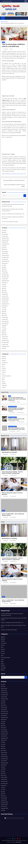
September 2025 (5, 244)
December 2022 (5, 298)
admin (11, 49)
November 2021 (5, 323)
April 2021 (4, 332)
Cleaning (4, 360)
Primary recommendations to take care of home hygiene (14, 185)
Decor (3, 366)
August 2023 (4, 282)
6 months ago (12, 421)
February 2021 (5, 336)
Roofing (3, 387)
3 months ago (12, 402)
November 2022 (5, 300)
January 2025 (5, 253)
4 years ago (5, 454)
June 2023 (4, 286)
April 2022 (4, 313)
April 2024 (4, 269)
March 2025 (4, 249)
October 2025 (5, 242)
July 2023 (4, 284)
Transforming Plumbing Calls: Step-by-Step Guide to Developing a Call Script (17, 399)
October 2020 (5, 344)
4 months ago (12, 412)
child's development (8, 173)
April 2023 (4, 290)
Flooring (3, 370)
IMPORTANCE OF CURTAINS (9, 452)
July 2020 (4, 348)
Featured (4, 368)
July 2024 (4, 265)
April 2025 (4, 247)
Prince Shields (13, 454)
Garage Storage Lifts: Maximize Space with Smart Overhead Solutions (16, 410)
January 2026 (5, 236)
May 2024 (4, 267)
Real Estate (4, 385)
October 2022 (5, 302)
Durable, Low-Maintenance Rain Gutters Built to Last (13, 213)
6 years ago (5, 49)
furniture (18, 173)
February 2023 (5, 294)
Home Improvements (6, 376)
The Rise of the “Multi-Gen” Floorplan (10, 221)
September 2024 (5, 261)
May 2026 (4, 230)
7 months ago (12, 431)
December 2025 (5, 238)
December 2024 (5, 255)
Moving (3, 381)
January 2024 (5, 273)
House (3, 42)
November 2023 (5, 276)
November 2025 (5, 240)
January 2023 (5, 296)
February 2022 (5, 317)
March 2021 (4, 334)
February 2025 (5, 251)
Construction (5, 362)
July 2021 (4, 327)
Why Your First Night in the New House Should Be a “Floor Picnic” (16, 428)
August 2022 (4, 305)
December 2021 (5, 321)
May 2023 (4, 288)
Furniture (4, 372)
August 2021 (4, 325)
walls (24, 173)
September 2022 (5, 303)
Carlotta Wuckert (20, 421)
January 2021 (5, 338)
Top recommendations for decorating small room (14, 180)
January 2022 (5, 319)
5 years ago (5, 475)
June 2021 (4, 329)
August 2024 (4, 263)
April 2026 (4, 232)
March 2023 (4, 292)
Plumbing (4, 383)
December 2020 (5, 340)
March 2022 (4, 315)
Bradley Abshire (20, 412)
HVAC (3, 379)
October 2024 (5, 259)
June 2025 (4, 245)
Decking (3, 364)
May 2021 (4, 331)
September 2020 (5, 346)
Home (3, 374)
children (14, 173)
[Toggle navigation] (6, 18)
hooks (22, 173)
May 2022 (4, 311)
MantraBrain (18, 842)
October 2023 (5, 278)
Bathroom (4, 358)
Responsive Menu (25, 1)
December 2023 (5, 275)
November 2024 (5, 257)
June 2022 (4, 309)
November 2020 (5, 342)
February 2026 (5, 234)
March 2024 (4, 271)
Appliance (4, 356)
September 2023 (5, 280)
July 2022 (4, 307)
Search (24, 195)
